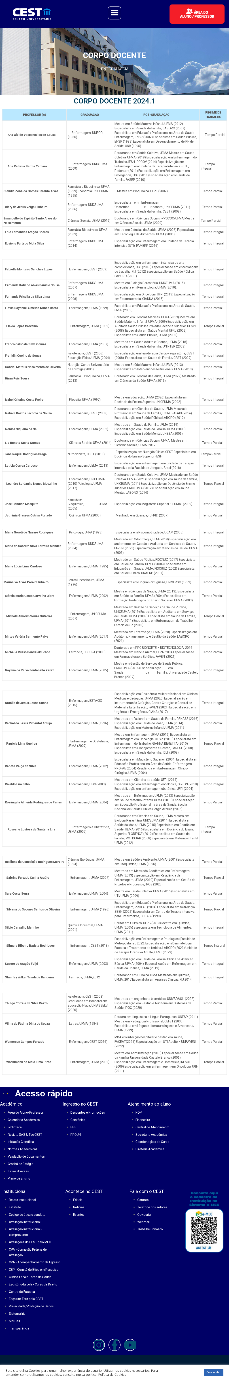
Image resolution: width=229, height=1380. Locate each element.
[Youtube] (130, 1345)
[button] (114, 12)
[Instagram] (99, 1345)
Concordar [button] (213, 1372)
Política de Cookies (112, 1374)
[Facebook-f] (114, 1345)
